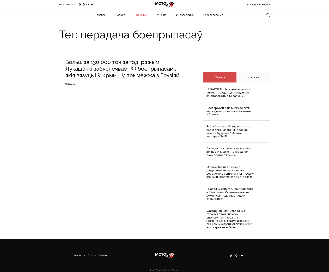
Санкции (141, 14)
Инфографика (185, 14)
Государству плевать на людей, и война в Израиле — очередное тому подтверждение (228, 152)
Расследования (213, 14)
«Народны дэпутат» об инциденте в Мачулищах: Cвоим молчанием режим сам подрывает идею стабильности (229, 193)
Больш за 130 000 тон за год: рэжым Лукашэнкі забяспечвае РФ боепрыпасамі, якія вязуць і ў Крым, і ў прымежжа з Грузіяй (122, 68)
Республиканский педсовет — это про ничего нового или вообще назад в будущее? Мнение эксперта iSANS (229, 131)
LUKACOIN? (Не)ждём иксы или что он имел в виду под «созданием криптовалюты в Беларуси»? (229, 92)
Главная (101, 14)
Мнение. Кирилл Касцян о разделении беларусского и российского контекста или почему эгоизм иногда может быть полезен (230, 172)
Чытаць (70, 84)
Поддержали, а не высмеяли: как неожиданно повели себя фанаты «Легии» (228, 111)
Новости (120, 14)
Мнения (161, 14)
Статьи (92, 255)
